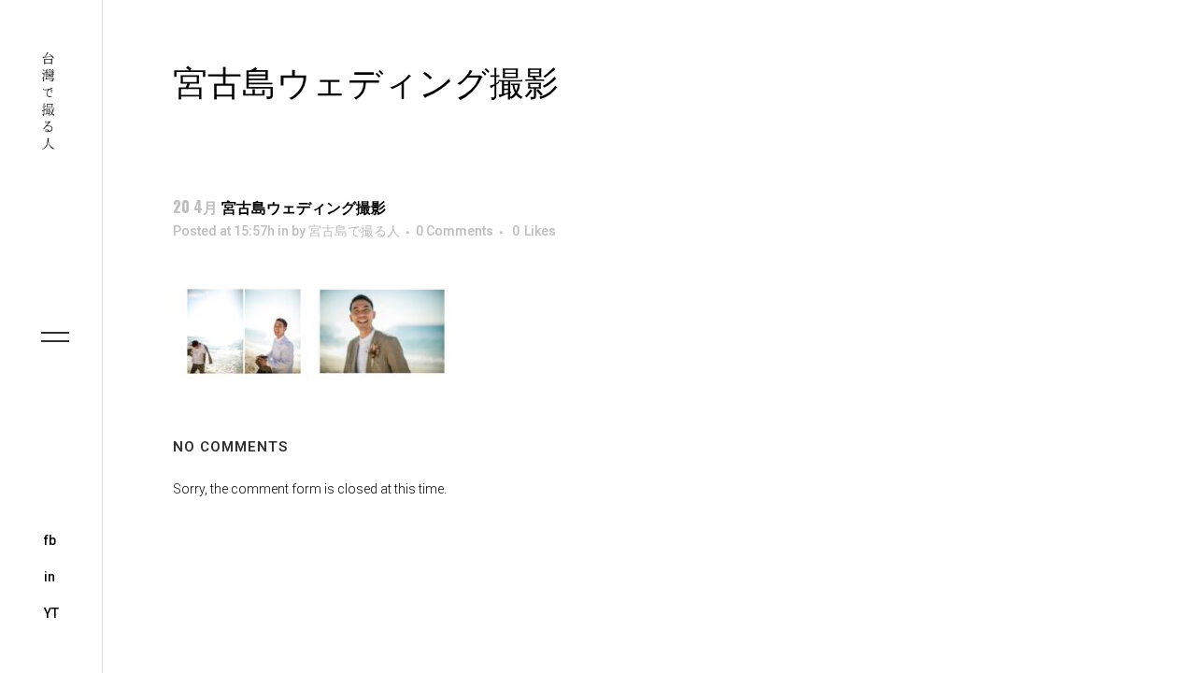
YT (51, 613)
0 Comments (454, 230)
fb (50, 540)
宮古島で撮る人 (354, 230)
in (49, 576)
